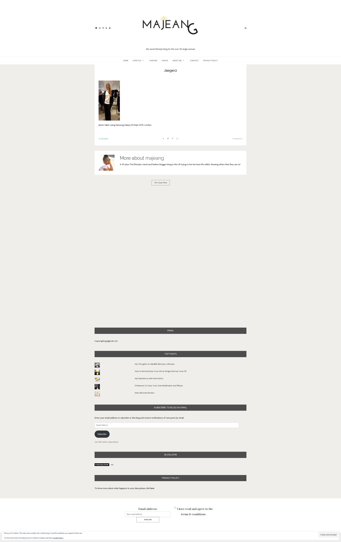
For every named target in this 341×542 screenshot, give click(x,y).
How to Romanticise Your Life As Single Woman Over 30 (160, 371)
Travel (165, 60)
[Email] (177, 138)
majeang (104, 139)
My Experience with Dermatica (149, 378)
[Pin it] (172, 138)
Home (125, 60)
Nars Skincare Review (144, 393)
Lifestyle (137, 60)
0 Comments (237, 139)
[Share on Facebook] (163, 138)
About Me (177, 60)
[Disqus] (170, 224)
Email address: (147, 509)
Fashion (153, 60)
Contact (194, 60)
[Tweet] (168, 138)
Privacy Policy (210, 60)
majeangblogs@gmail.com (106, 341)
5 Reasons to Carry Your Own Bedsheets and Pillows (159, 385)
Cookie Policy (58, 538)
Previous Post (160, 183)
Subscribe (102, 434)
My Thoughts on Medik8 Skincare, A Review (154, 364)
